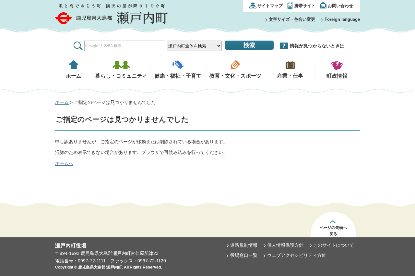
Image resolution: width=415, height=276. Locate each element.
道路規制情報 (243, 245)
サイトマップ (270, 5)
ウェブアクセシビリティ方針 (296, 255)
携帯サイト (304, 5)
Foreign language (342, 19)
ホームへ (64, 163)
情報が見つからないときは (317, 45)
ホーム (62, 102)
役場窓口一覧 (243, 255)
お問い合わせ (340, 5)
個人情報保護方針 (285, 245)
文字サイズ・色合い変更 (292, 19)
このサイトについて (333, 245)
